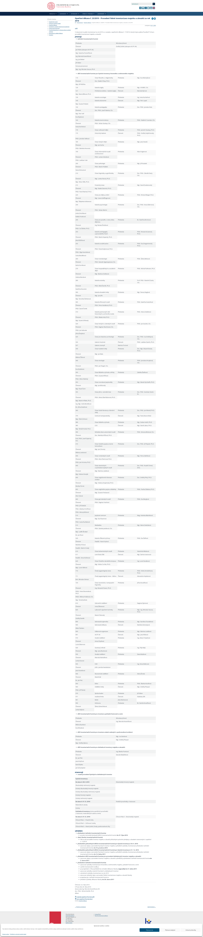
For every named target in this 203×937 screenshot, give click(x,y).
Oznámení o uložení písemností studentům (59, 26)
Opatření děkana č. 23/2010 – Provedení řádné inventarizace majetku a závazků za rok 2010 (112, 22)
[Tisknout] (155, 18)
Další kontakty (69, 922)
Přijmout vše (149, 930)
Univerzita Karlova (70, 915)
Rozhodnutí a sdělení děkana (56, 33)
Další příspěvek (151, 907)
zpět (76, 28)
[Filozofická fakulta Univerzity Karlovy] (63, 6)
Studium (51, 35)
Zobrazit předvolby (191, 930)
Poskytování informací (54, 28)
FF (75, 22)
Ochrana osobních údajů (55, 23)
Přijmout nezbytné (170, 930)
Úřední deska (51, 19)
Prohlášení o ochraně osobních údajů (18, 934)
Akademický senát (53, 22)
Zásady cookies (5, 934)
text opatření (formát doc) (85, 899)
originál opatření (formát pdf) (85, 897)
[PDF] (152, 18)
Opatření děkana (53, 25)
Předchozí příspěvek (80, 907)
